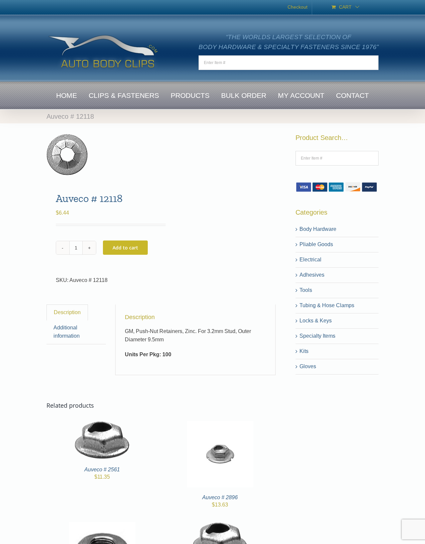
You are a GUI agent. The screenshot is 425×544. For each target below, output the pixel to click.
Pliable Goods (316, 244)
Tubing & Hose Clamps (326, 305)
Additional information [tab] (66, 332)
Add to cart (125, 247)
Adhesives (311, 275)
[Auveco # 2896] (220, 425)
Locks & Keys (315, 320)
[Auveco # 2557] (220, 526)
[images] (101, 154)
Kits (303, 351)
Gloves (307, 366)
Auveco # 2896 (220, 497)
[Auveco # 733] (102, 526)
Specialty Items (317, 336)
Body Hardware (317, 229)
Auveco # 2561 (102, 469)
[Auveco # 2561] (102, 425)
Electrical (310, 259)
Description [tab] (67, 312)
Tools (305, 290)
